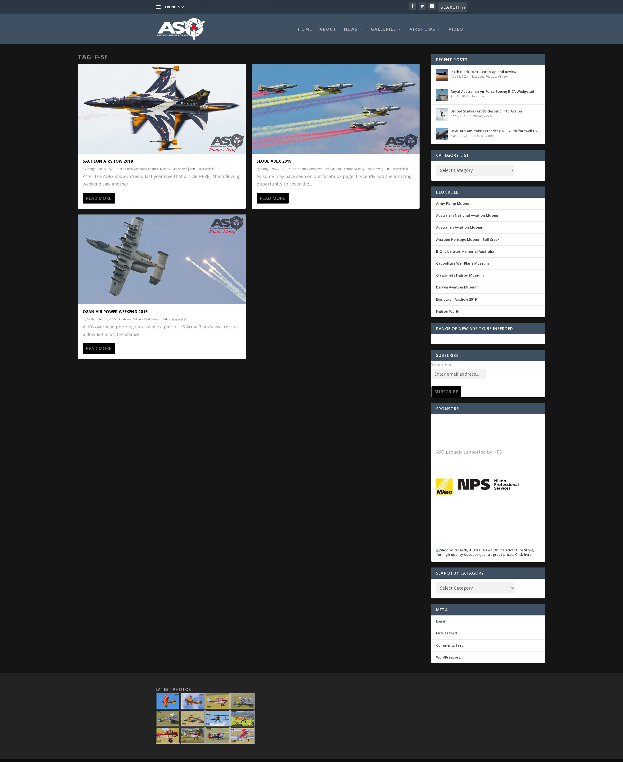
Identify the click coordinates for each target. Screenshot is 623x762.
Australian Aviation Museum (460, 227)
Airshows (423, 29)
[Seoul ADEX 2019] (336, 109)
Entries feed (446, 633)
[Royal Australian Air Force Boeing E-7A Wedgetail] (442, 95)
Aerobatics (125, 169)
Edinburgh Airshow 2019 (456, 299)
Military (165, 169)
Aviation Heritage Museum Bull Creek (467, 239)
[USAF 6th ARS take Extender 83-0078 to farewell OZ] (442, 134)
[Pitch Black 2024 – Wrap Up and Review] (442, 75)
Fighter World (447, 311)
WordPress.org (448, 657)
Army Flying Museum (454, 203)
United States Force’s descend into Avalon (486, 111)
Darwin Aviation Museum (457, 287)
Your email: (443, 365)
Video (456, 29)
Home (305, 29)
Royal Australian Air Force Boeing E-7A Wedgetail (492, 91)
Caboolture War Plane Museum (462, 263)
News (351, 29)
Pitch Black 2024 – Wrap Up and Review (483, 71)
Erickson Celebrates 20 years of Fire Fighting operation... (229, 7)
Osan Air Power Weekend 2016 (115, 311)
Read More (98, 198)
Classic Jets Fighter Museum (460, 275)
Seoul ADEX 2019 (274, 161)
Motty (91, 169)
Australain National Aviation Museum (468, 215)
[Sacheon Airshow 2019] (162, 109)
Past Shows (179, 169)
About (328, 29)
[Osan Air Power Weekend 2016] (162, 259)
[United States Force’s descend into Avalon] (442, 114)
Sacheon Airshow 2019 (108, 161)
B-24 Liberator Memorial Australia (465, 251)
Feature (153, 169)
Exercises (478, 76)
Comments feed (450, 645)
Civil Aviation (332, 169)
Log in (441, 621)
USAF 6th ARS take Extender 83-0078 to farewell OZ (494, 131)
